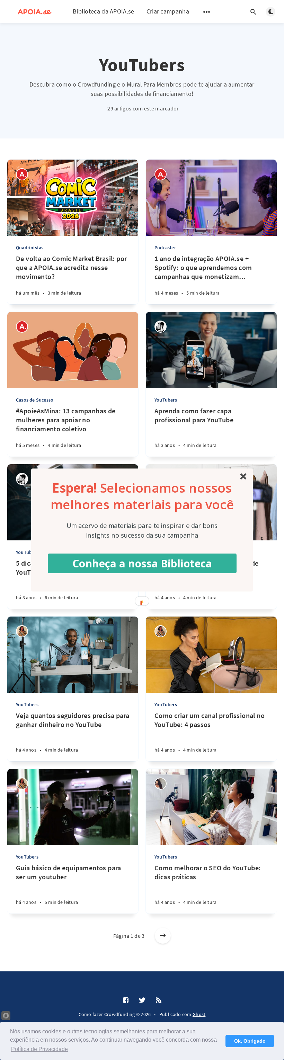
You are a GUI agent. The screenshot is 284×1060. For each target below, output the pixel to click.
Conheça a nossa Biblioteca (142, 563)
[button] (142, 495)
